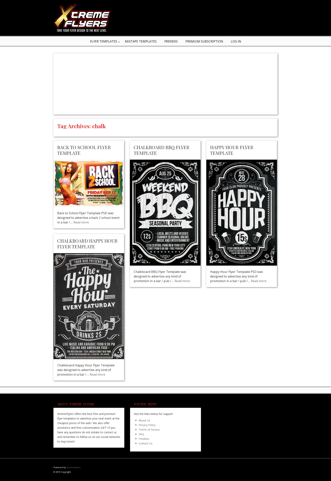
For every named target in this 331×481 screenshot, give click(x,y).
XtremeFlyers (73, 467)
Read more (81, 222)
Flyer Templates (103, 41)
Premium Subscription (204, 41)
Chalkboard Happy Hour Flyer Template (87, 244)
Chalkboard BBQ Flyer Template (161, 150)
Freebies (171, 41)
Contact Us (145, 443)
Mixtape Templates (141, 41)
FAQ (141, 434)
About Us (144, 420)
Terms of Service (149, 429)
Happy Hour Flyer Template (231, 150)
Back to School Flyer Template (84, 150)
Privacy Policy (147, 425)
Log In (236, 41)
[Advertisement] (165, 84)
